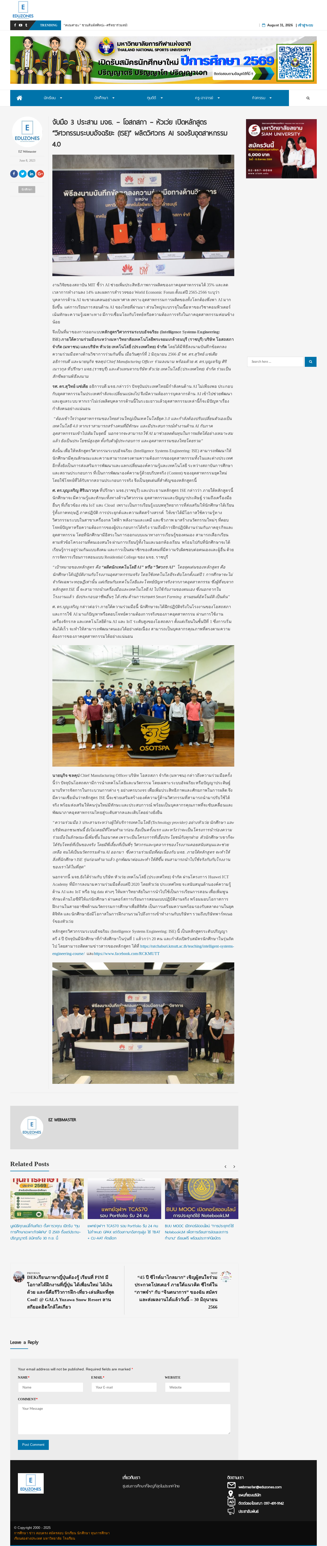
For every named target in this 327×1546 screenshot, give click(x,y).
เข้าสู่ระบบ (305, 25)
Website (173, 1377)
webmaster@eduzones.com (260, 1487)
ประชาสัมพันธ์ (249, 1511)
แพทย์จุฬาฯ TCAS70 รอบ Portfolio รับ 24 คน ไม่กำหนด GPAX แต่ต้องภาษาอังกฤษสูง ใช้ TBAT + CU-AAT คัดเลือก (124, 1232)
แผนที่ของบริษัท (250, 1495)
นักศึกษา (26, 189)
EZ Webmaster (27, 151)
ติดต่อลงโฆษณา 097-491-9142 (261, 1503)
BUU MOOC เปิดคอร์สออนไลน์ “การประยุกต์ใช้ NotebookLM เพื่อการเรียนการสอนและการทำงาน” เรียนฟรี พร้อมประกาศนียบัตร (199, 1232)
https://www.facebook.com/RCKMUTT (127, 953)
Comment (28, 1399)
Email (97, 1377)
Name (24, 1377)
